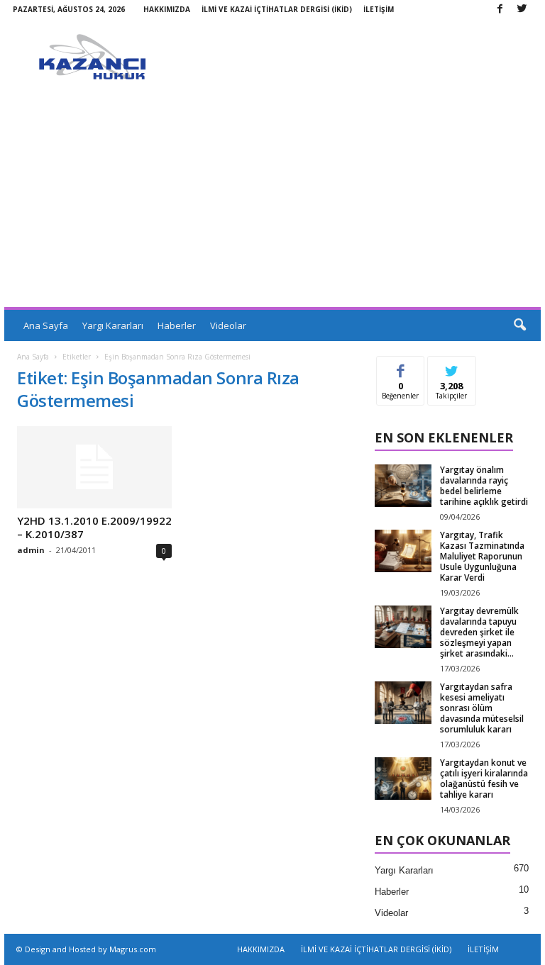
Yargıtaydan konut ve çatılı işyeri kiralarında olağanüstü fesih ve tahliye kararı (484, 779)
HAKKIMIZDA (166, 9)
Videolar (228, 325)
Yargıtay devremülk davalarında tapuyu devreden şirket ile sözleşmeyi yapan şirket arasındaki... (479, 632)
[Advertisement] (272, 200)
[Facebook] (499, 9)
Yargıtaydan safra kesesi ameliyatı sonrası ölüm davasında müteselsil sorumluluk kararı (482, 708)
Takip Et (452, 367)
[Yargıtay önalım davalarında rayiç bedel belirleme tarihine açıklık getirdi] (403, 485)
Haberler (177, 325)
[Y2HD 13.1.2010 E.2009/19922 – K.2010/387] (94, 467)
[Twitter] (521, 9)
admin (31, 550)
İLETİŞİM (378, 9)
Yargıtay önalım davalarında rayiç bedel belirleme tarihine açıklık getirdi (484, 486)
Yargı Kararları (112, 325)
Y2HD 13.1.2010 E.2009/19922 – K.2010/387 (94, 527)
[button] (519, 325)
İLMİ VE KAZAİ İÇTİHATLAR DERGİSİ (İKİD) (277, 9)
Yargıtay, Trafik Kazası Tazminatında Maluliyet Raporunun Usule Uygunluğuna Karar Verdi (482, 556)
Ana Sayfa (45, 325)
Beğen (401, 367)
